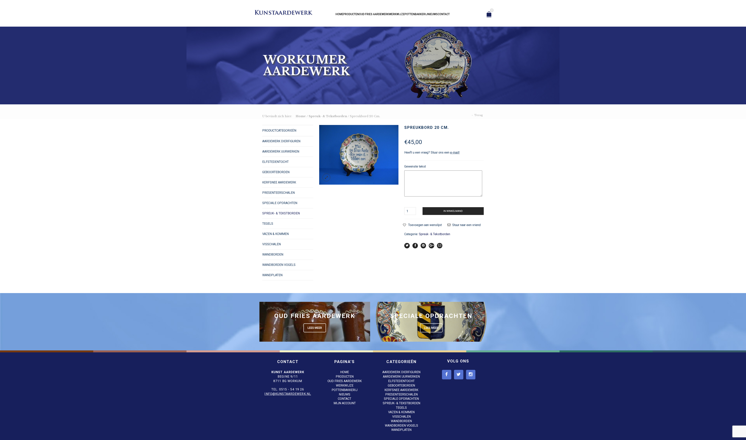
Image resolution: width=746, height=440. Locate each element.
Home (339, 14)
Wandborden (272, 254)
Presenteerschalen (278, 193)
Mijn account (345, 403)
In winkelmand (453, 211)
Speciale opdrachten (279, 203)
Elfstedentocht (275, 162)
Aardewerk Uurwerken (280, 151)
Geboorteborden (275, 172)
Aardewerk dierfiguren (281, 141)
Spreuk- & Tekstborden (328, 116)
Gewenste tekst (415, 166)
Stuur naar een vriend (466, 225)
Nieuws (433, 14)
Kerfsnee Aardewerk (279, 182)
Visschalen (271, 244)
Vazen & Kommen (275, 234)
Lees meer (315, 327)
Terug (478, 115)
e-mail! (455, 152)
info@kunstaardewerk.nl (287, 394)
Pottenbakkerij (416, 14)
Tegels (267, 223)
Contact (444, 14)
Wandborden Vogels (278, 265)
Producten (351, 14)
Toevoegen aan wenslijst (425, 225)
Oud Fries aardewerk (374, 14)
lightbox (326, 177)
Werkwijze (396, 14)
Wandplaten (272, 275)
